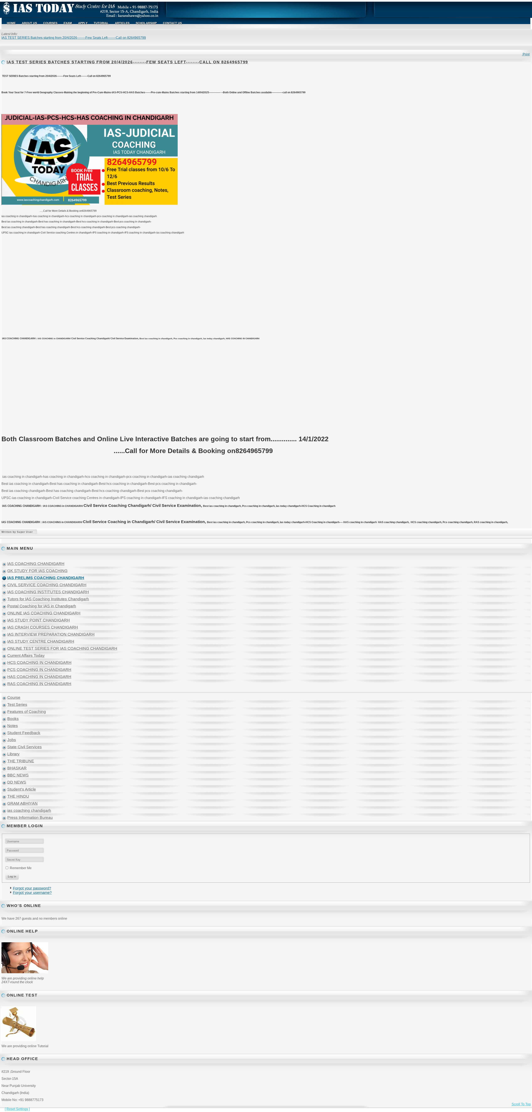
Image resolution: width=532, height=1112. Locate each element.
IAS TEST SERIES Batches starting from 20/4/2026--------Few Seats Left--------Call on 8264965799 (127, 62)
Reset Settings (17, 1109)
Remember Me (21, 868)
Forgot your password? (32, 888)
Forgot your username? (32, 893)
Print (526, 54)
